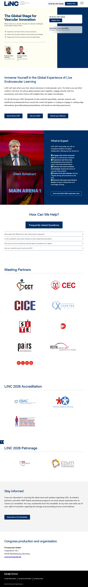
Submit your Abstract (58, 116)
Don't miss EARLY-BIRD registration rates (66, 193)
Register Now (71, 4)
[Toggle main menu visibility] (82, 3)
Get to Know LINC (13, 116)
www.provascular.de (12, 556)
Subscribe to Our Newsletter (17, 517)
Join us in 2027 (35, 116)
